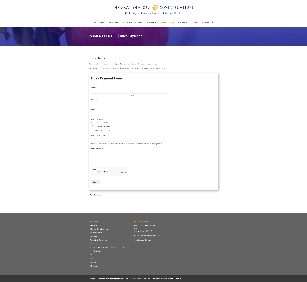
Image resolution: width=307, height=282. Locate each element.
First (92, 95)
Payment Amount (99, 135)
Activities (181, 22)
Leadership (113, 22)
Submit (95, 182)
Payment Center (166, 22)
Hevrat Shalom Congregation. (111, 278)
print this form (106, 68)
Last (132, 95)
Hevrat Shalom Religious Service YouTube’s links (107, 247)
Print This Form (95, 195)
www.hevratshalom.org (142, 240)
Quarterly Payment (102, 130)
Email (94, 99)
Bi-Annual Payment (102, 126)
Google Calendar (96, 251)
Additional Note (98, 148)
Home (94, 22)
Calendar (193, 22)
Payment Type (97, 119)
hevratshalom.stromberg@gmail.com (147, 235)
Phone (94, 109)
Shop (92, 255)
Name (94, 87)
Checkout (93, 262)
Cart (91, 258)
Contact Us (205, 22)
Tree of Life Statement (98, 240)
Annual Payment (101, 122)
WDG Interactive (176, 278)
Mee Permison (154, 278)
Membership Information (144, 22)
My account (94, 266)
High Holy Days (126, 22)
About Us (102, 22)
